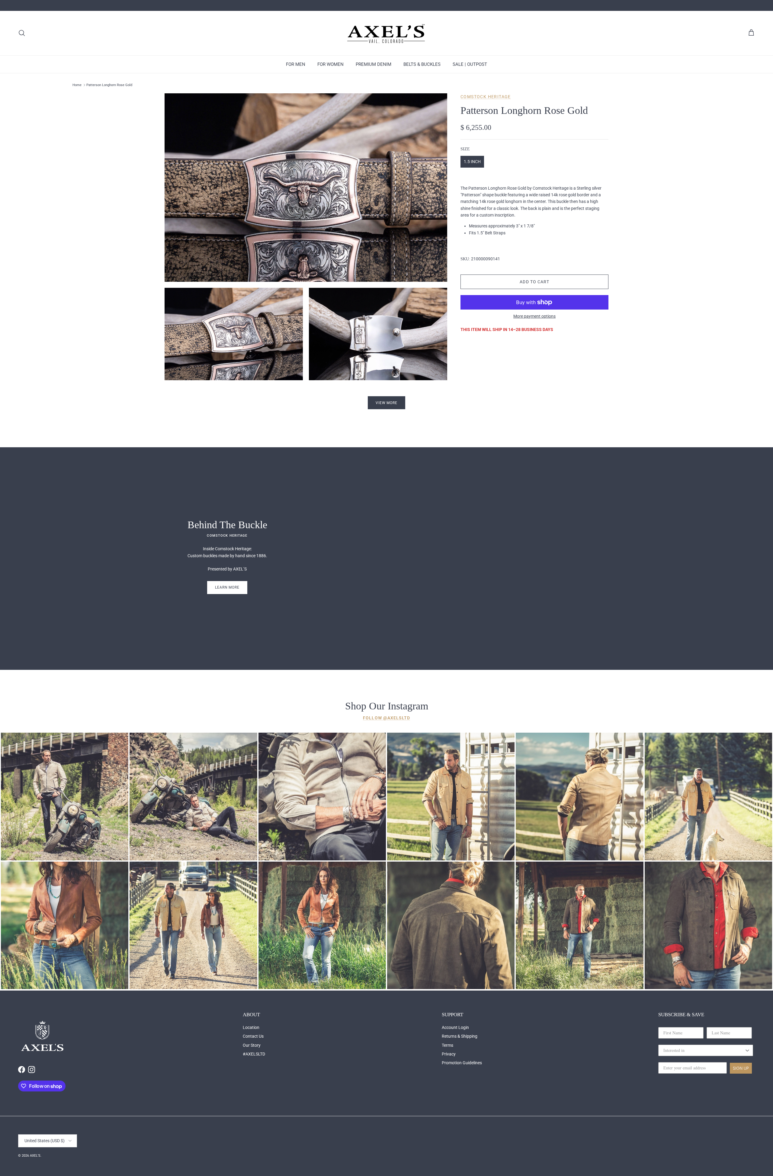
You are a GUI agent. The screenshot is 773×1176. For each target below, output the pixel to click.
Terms (447, 1045)
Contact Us (253, 1036)
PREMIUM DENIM (373, 64)
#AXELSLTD (254, 1054)
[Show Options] (747, 1050)
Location (251, 1027)
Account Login (455, 1027)
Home (77, 85)
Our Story (252, 1045)
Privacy (449, 1054)
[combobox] (703, 1050)
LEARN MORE (227, 587)
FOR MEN (295, 64)
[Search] (21, 33)
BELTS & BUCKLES (422, 64)
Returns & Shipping (459, 1036)
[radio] (472, 162)
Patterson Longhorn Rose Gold (109, 85)
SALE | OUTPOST (470, 64)
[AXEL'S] (386, 33)
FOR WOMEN (330, 64)
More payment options (534, 316)
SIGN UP (741, 1068)
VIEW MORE (387, 403)
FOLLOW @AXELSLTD (386, 717)
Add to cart (534, 281)
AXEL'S (35, 1156)
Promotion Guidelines (462, 1062)
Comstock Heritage (485, 96)
